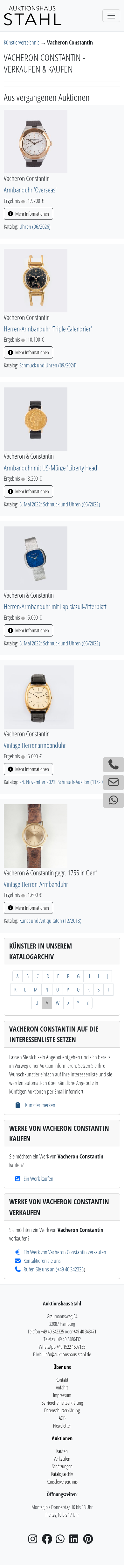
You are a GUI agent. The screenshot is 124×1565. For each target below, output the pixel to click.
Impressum (62, 1395)
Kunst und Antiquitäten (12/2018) (50, 920)
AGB (62, 1418)
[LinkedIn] (75, 1540)
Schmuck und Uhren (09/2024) (48, 365)
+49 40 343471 (84, 1331)
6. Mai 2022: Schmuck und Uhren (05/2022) (59, 504)
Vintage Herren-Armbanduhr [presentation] (36, 884)
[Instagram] (34, 1540)
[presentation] (35, 141)
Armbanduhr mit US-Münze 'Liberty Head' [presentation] (51, 467)
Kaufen (62, 1451)
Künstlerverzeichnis (22, 42)
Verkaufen (62, 1458)
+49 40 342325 (70, 1269)
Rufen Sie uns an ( (40, 1269)
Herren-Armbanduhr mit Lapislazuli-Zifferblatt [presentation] (55, 606)
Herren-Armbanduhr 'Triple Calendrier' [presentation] (48, 328)
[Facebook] (48, 1540)
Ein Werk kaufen (38, 1178)
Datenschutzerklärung (62, 1410)
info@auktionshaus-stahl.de (68, 1354)
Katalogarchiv (62, 1474)
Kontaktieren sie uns (42, 1260)
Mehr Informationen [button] (31, 213)
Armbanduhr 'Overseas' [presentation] (30, 189)
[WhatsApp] (62, 1540)
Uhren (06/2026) (35, 226)
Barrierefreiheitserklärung (62, 1402)
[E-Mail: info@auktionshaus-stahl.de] (113, 782)
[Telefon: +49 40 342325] (113, 764)
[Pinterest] (89, 1540)
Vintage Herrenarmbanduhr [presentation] (35, 745)
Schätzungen (62, 1466)
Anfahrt (62, 1387)
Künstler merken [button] (39, 1105)
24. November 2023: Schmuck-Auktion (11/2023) (64, 782)
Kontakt (62, 1379)
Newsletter (62, 1425)
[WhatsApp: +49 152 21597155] (113, 800)
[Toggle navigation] (111, 15)
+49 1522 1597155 (71, 1346)
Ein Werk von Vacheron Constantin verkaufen (65, 1252)
